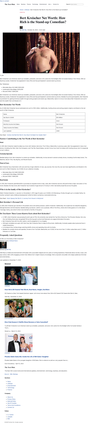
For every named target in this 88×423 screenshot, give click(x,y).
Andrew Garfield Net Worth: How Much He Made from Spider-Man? (26, 135)
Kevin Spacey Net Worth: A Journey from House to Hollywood (25, 198)
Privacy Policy (11, 399)
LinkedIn (9, 416)
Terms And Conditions (13, 405)
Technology (35, 4)
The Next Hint (10, 4)
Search (68, 4)
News (18, 4)
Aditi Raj (24, 30)
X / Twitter (10, 414)
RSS (8, 418)
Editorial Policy (11, 401)
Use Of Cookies (11, 403)
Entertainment (43, 4)
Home (21, 9)
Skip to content (4, 1)
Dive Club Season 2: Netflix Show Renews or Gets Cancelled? (26, 322)
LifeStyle (26, 9)
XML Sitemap (14, 374)
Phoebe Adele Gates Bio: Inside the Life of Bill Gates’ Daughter (27, 357)
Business (23, 4)
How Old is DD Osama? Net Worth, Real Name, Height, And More (27, 289)
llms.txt (7, 374)
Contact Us (56, 4)
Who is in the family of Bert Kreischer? (12, 238)
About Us (10, 397)
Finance (29, 4)
